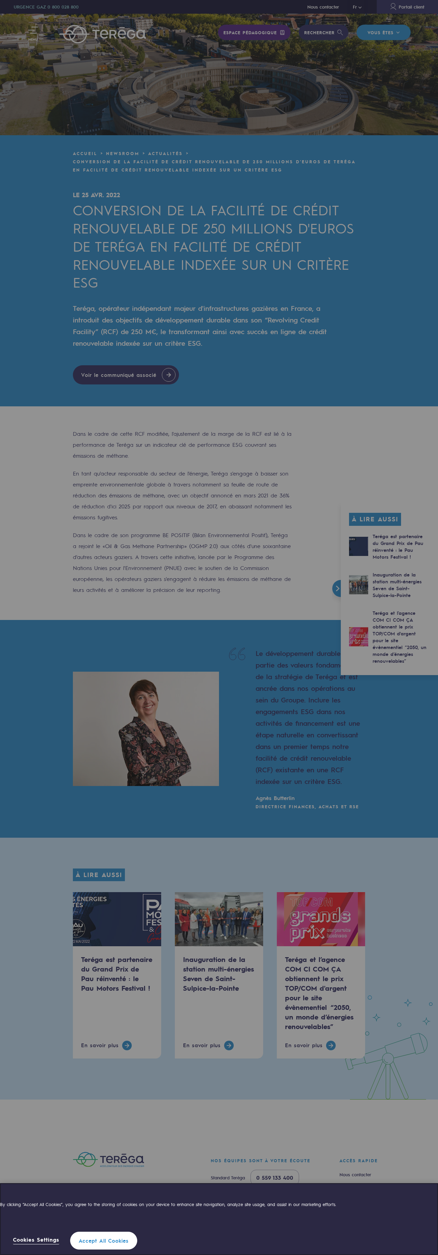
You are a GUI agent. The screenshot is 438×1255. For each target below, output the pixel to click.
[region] (219, 1219)
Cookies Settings (36, 1240)
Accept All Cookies (104, 1240)
